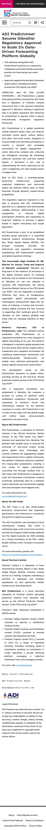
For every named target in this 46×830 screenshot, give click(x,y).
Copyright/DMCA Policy (15, 826)
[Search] (30, 22)
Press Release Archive (27, 815)
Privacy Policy (35, 826)
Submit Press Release (13, 820)
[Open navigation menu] (4, 22)
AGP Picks (6, 4)
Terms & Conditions (34, 820)
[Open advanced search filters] (36, 22)
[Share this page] (42, 22)
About (11, 815)
